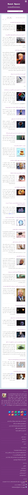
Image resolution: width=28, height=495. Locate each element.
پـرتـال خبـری (23, 468)
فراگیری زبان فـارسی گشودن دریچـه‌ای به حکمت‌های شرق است (14, 286)
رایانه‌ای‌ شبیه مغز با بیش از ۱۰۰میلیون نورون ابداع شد (15, 217)
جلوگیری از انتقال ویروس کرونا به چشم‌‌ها (18, 173)
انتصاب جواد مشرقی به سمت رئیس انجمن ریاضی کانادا (15, 133)
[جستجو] (10, 18)
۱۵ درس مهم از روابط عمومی (20, 50)
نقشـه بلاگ (24, 439)
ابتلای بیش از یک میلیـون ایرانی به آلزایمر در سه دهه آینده (14, 89)
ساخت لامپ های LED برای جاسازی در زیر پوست (16, 272)
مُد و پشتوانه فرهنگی (21, 329)
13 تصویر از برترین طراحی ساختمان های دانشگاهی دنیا (15, 34)
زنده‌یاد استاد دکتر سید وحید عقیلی (19, 242)
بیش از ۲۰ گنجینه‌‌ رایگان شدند (19, 145)
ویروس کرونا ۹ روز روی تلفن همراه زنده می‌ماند (16, 359)
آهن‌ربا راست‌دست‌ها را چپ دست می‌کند (18, 74)
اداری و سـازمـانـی (23, 473)
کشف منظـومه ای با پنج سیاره (20, 305)
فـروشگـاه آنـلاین (23, 470)
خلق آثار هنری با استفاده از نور (20, 187)
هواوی (10, 213)
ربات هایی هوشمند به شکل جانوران (19, 229)
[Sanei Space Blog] (14, 5)
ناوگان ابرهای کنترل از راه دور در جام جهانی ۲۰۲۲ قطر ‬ (15, 342)
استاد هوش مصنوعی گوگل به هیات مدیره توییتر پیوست (15, 107)
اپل (12, 213)
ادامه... (3, 405)
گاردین (11, 373)
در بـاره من (24, 441)
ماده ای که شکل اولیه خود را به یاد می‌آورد (17, 317)
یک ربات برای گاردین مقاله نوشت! (19, 371)
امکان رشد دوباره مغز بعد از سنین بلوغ (18, 118)
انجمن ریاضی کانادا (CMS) (10, 135)
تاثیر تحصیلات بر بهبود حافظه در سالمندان (17, 160)
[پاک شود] (8, 18)
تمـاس (25, 444)
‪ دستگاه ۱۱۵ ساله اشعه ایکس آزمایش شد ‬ (17, 22)
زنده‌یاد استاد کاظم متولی (21, 256)
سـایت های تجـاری (23, 475)
